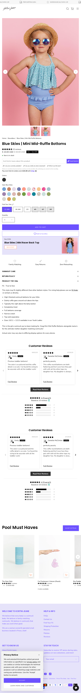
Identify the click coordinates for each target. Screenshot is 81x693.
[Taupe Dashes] (4, 199)
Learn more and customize (22, 686)
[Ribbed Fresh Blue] (9, 194)
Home (4, 138)
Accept (22, 680)
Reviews (47, 637)
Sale (68, 678)
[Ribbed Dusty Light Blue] (49, 189)
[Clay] (9, 189)
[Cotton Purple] (14, 189)
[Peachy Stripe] (39, 189)
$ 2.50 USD (45, 585)
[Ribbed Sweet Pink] (29, 194)
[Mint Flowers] (29, 189)
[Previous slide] (3, 370)
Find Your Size (6, 204)
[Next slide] (77, 370)
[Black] (4, 180)
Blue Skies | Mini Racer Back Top (21, 242)
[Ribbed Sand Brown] (19, 194)
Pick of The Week (61, 678)
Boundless (11, 138)
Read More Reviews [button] (40, 389)
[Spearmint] (44, 194)
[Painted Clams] (34, 189)
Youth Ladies (37, 320)
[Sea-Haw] (39, 194)
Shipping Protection (51, 626)
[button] (7, 149)
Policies (47, 633)
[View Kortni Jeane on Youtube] (45, 673)
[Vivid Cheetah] (14, 199)
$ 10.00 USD (10, 585)
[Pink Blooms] (44, 189)
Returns (47, 630)
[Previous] (5, 72)
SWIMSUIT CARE (8, 271)
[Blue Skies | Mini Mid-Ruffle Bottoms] (35, 131)
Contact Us (48, 619)
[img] (13, 353)
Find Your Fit (48, 623)
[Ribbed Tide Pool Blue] (34, 194)
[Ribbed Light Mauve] (14, 194)
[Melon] (24, 189)
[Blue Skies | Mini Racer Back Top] (70, 245)
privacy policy (32, 662)
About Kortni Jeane (9, 650)
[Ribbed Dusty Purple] (4, 194)
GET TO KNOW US (10, 645)
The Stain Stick (7, 581)
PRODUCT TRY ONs (10, 281)
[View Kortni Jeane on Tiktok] (50, 673)
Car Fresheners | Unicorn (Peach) (49, 581)
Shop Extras (70, 528)
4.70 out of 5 (46, 398)
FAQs (46, 616)
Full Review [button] (12, 382)
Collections (52, 678)
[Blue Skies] (4, 189)
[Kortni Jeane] (9, 8)
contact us (8, 293)
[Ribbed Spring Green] (24, 194)
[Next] (76, 72)
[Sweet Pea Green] (49, 194)
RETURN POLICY (8, 276)
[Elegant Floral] (19, 189)
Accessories (44, 678)
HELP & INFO (49, 611)
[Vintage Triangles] (9, 199)
